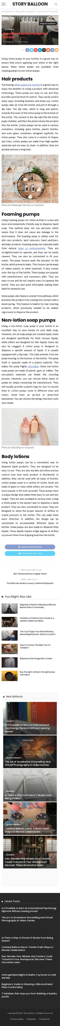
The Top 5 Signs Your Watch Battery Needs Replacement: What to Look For (37, 633)
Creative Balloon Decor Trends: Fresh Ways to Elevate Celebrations (27, 830)
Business (10, 791)
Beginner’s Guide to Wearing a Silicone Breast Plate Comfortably (38, 606)
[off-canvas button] (3, 4)
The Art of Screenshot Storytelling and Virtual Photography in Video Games (28, 763)
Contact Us (44, 1019)
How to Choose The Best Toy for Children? (35, 646)
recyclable (33, 366)
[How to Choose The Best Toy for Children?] (10, 649)
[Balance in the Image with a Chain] (10, 662)
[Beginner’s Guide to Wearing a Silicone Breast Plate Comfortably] (10, 608)
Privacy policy (17, 1019)
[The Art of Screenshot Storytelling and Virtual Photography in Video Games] (30, 751)
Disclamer (31, 1019)
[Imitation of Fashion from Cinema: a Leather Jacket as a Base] (10, 622)
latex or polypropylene (31, 248)
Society (10, 721)
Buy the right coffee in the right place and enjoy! (37, 673)
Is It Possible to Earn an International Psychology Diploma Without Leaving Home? (27, 728)
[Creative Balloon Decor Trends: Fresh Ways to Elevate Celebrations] (30, 818)
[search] (56, 4)
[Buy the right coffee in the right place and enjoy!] (10, 676)
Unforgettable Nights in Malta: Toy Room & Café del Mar (29, 976)
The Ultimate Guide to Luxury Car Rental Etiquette (30, 583)
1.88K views (23, 42)
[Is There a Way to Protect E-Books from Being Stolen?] (30, 785)
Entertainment (13, 758)
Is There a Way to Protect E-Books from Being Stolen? (28, 796)
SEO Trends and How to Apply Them (30, 573)
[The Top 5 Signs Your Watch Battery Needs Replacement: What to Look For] (10, 635)
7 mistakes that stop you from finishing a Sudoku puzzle (29, 995)
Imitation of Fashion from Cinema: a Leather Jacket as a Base (37, 619)
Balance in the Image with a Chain (36, 658)
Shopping (9, 29)
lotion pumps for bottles (27, 84)
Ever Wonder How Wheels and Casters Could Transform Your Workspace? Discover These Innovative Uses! (28, 862)
